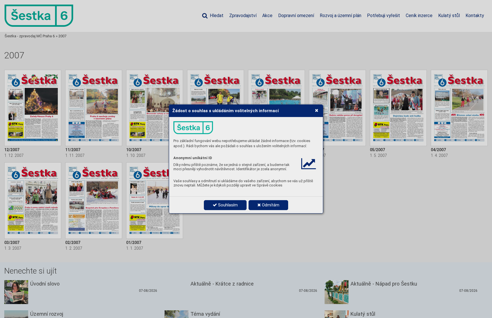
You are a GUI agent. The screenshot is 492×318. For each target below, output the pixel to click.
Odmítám (270, 205)
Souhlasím (227, 205)
